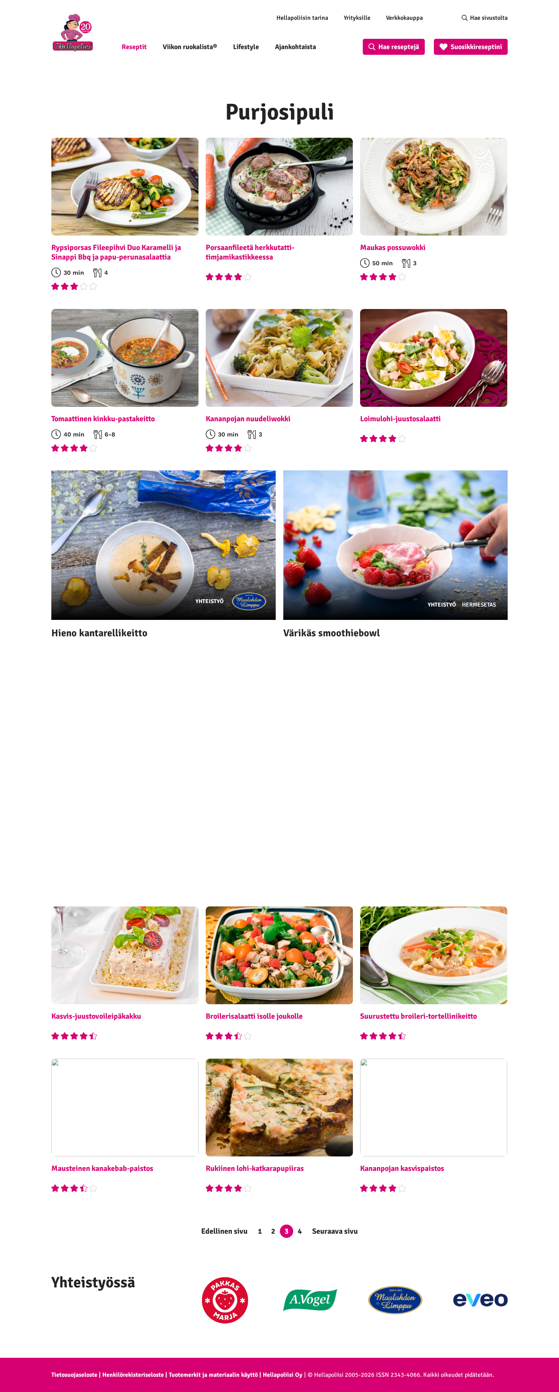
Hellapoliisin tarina (302, 18)
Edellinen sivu (224, 1231)
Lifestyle (246, 47)
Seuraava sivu (335, 1231)
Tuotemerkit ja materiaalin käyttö (213, 1375)
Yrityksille (357, 18)
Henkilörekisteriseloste (133, 1375)
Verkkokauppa (404, 18)
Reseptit (134, 47)
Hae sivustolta (489, 18)
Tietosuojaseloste (74, 1375)
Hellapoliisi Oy (282, 1375)
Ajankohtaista (295, 47)
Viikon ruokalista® (190, 47)
